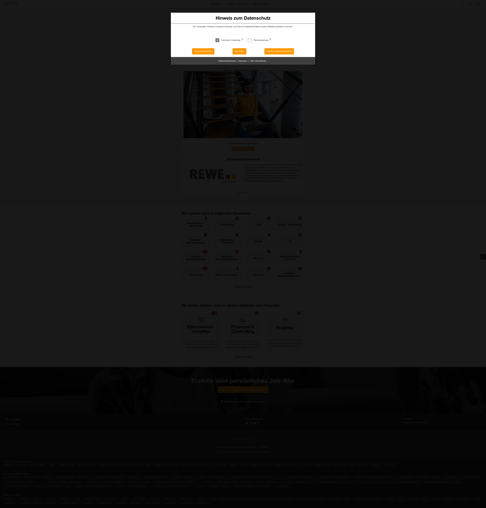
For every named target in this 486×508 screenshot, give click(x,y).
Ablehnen (239, 51)
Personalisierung (261, 40)
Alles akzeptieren (203, 51)
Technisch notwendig (231, 40)
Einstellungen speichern (279, 51)
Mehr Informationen (258, 61)
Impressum (242, 61)
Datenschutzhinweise (227, 61)
